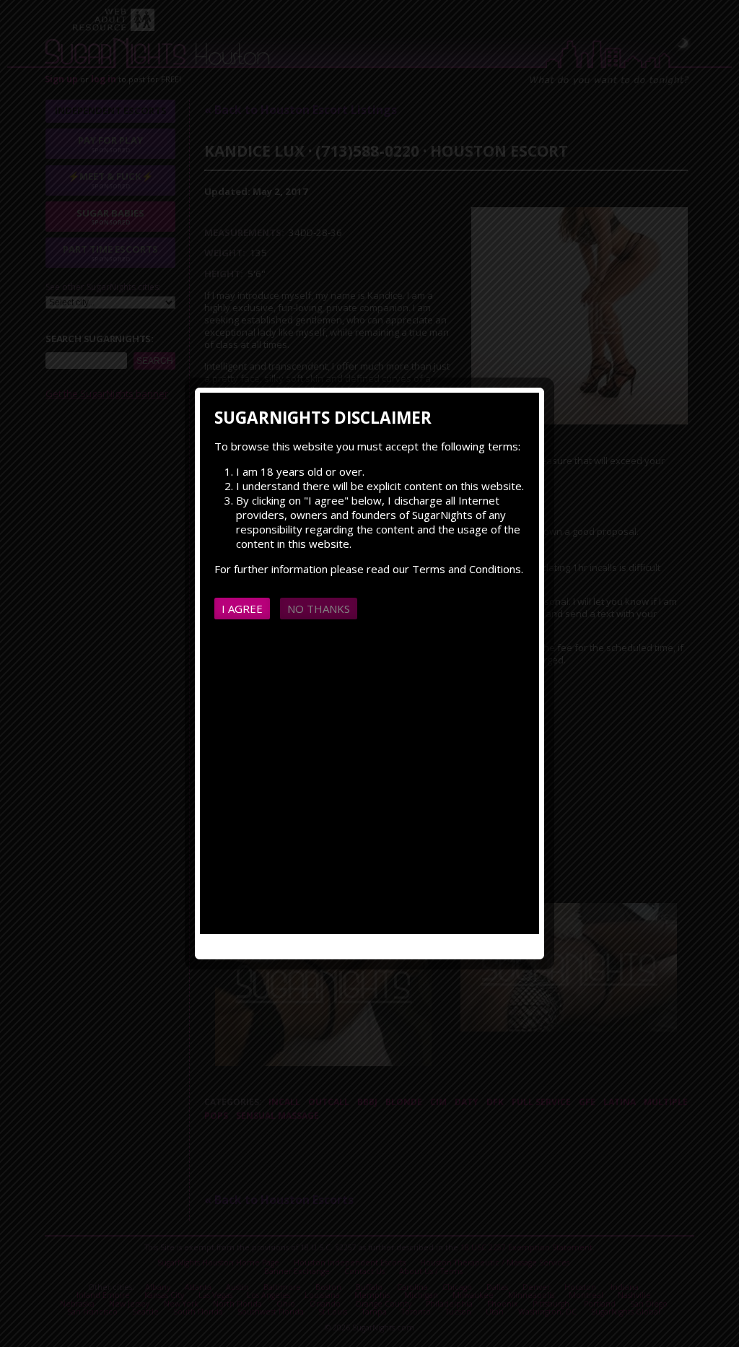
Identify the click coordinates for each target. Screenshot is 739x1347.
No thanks (318, 608)
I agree (242, 608)
